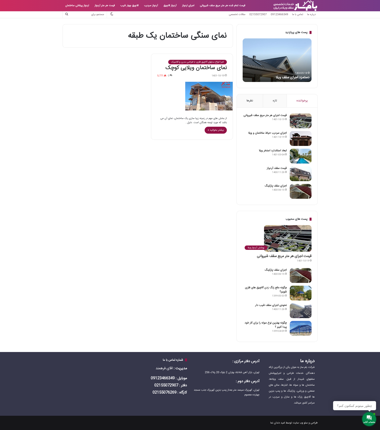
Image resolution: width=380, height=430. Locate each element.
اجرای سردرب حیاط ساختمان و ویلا (267, 133)
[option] (277, 60)
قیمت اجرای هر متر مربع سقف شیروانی (265, 115)
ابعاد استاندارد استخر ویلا (273, 150)
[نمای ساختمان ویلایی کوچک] (192, 96)
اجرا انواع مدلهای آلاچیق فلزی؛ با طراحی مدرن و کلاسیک (197, 62)
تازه (275, 100)
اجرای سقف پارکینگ (276, 186)
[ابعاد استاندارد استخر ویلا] (301, 156)
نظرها (249, 100)
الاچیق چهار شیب (129, 5)
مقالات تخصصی (237, 14)
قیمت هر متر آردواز (105, 5)
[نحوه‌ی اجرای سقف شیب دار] (301, 310)
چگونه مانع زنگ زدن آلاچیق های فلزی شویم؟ (266, 289)
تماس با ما (297, 14)
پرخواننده (302, 100)
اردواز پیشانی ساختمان (77, 5)
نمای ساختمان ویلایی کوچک (196, 68)
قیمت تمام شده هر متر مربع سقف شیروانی (222, 5)
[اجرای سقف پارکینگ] (301, 191)
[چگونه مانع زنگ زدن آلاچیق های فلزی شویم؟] (301, 293)
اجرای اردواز (188, 5)
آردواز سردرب (151, 5)
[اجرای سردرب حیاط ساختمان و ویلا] (301, 138)
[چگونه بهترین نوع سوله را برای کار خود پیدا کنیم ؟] (301, 328)
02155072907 (258, 14)
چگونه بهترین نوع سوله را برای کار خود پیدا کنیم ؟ (266, 325)
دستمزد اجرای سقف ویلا (293, 77)
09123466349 (279, 14)
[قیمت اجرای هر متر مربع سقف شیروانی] (301, 120)
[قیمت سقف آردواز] (301, 173)
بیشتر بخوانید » (216, 130)
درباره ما (311, 14)
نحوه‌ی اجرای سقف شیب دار (271, 305)
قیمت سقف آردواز (277, 168)
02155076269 (165, 393)
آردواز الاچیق (170, 5)
